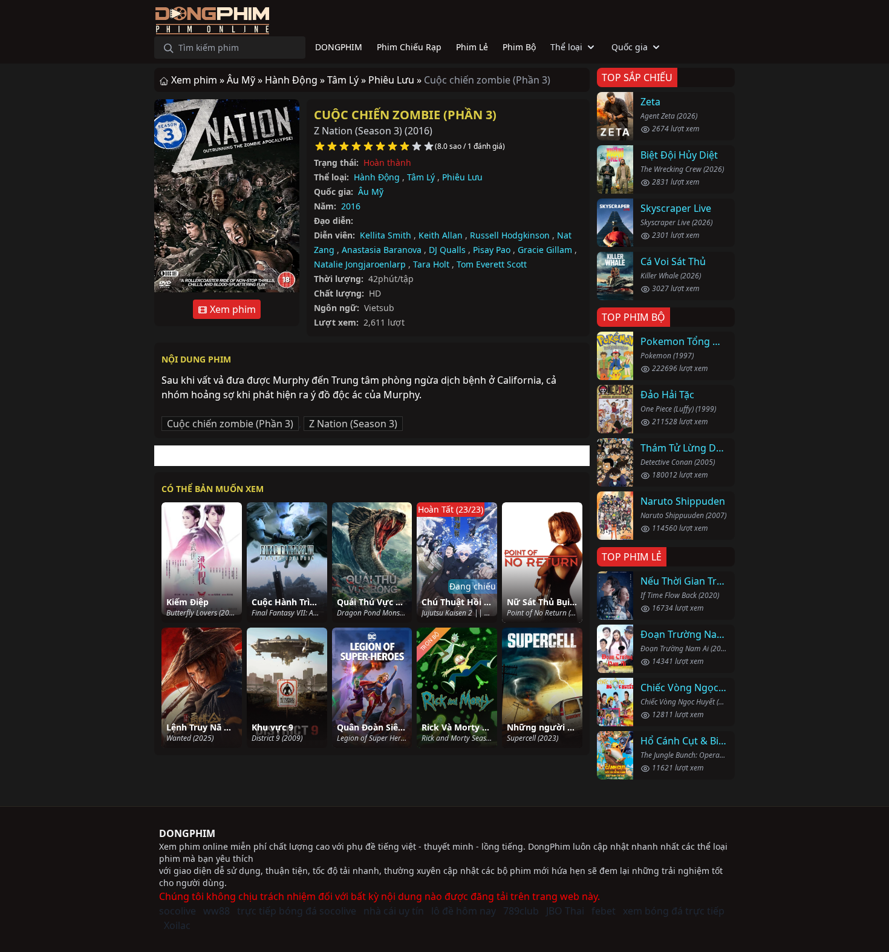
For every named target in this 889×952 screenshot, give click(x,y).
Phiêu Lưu (462, 177)
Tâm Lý (421, 177)
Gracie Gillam (545, 249)
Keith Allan (440, 235)
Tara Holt (431, 264)
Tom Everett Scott (492, 264)
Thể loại (566, 47)
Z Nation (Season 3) (353, 423)
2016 (350, 206)
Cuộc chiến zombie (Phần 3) (405, 115)
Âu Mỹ (370, 191)
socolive (177, 911)
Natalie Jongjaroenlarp (360, 264)
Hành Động (377, 177)
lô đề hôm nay (463, 911)
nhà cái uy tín (393, 911)
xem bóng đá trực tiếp (674, 911)
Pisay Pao (491, 249)
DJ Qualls (447, 249)
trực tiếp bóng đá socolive (296, 911)
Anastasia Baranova (382, 249)
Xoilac (177, 925)
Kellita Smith (385, 235)
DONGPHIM (187, 833)
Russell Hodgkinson (510, 235)
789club (521, 911)
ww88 (216, 911)
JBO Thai (565, 911)
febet (603, 911)
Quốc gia (629, 47)
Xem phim (231, 309)
